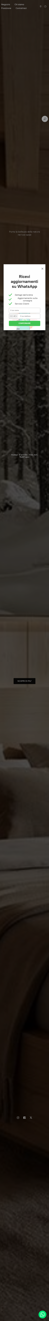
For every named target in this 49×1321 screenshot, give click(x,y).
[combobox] (13, 316)
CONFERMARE (25, 323)
